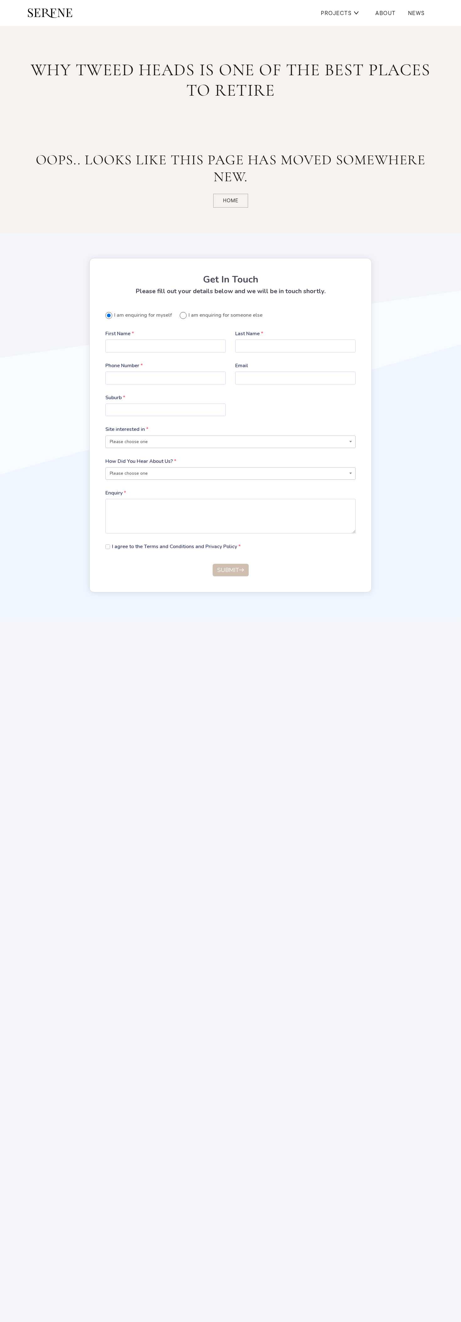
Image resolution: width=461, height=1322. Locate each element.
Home (230, 200)
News (416, 13)
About (385, 13)
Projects (336, 13)
